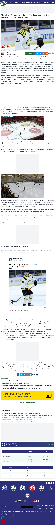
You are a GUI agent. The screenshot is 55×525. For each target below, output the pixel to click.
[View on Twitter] (45, 259)
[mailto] (43, 53)
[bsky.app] (40, 53)
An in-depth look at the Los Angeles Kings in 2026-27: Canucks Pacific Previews (22, 413)
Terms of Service (45, 508)
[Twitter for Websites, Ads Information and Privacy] (45, 307)
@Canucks (33, 264)
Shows (22, 2)
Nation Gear (45, 2)
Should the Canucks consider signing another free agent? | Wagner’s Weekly (21, 417)
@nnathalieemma (17, 268)
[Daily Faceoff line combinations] (49, 53)
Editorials (16, 2)
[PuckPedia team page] (53, 53)
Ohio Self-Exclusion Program (8, 515)
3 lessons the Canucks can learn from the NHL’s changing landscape (19, 421)
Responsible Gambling (51, 508)
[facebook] (34, 53)
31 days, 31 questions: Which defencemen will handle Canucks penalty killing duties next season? (27, 415)
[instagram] (49, 483)
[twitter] (37, 53)
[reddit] (46, 53)
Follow (23, 260)
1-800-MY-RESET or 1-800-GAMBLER (24, 511)
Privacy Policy (39, 508)
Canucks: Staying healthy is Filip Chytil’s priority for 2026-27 (17, 419)
